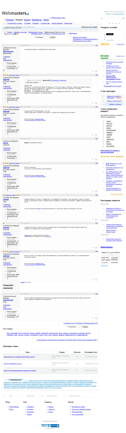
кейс (24, 384)
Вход (11, 409)
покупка (6, 386)
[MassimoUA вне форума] (8, 58)
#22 (97, 75)
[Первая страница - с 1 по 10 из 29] (46, 34)
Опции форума (57, 23)
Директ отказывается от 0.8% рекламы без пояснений (113, 215)
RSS (123, 23)
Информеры (107, 247)
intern (108, 137)
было (20, 333)
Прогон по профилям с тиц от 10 (13, 363)
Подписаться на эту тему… (83, 41)
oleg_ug (109, 123)
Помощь (30, 409)
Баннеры (105, 44)
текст (46, 335)
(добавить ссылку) (120, 56)
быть (20, 382)
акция (81, 380)
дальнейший (54, 382)
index (53, 380)
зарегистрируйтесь (118, 14)
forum (45, 380)
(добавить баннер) (120, 44)
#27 (97, 223)
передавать (73, 333)
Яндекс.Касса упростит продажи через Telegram (114, 239)
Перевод (54, 421)
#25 (97, 163)
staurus (109, 126)
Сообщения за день (14, 23)
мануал (55, 384)
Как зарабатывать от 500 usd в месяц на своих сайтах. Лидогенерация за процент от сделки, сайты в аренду (114, 175)
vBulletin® (46, 421)
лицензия (42, 384)
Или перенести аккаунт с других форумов (110, 151)
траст (50, 335)
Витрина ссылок (105, 57)
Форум (18, 19)
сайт (15, 335)
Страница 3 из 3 (37, 34)
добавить (62, 382)
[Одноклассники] (17, 34)
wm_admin (110, 146)
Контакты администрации (81, 409)
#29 (97, 294)
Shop (46, 19)
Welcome (48, 236)
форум (55, 335)
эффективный (82, 335)
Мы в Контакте (110, 39)
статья (40, 335)
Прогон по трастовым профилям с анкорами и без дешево (20, 370)
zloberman (110, 139)
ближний (15, 382)
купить (28, 384)
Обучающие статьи (35, 32)
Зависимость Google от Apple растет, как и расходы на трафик (115, 210)
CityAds (38, 208)
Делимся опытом (20, 32)
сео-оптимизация (77, 386)
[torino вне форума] (8, 149)
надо (60, 333)
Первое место (28, 235)
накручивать (67, 384)
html (48, 380)
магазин (49, 384)
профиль (10, 335)
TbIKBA (109, 135)
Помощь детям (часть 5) (114, 101)
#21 (97, 45)
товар (28, 387)
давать (46, 382)
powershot (58, 380)
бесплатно (7, 382)
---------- (26, 380)
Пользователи (77, 412)
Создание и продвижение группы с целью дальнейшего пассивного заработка (114, 183)
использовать (17, 384)
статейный (34, 335)
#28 (97, 251)
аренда (86, 380)
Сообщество (45, 23)
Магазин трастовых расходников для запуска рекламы (113, 71)
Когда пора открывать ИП (87, 340)
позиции (82, 333)
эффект (61, 335)
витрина (25, 382)
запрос (76, 382)
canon (40, 380)
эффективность (70, 335)
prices (65, 380)
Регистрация (14, 407)
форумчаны (40, 387)
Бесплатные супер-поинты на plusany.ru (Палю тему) (57, 340)
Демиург (110, 132)
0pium (109, 128)
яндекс (59, 387)
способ (22, 387)
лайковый (35, 384)
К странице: (39, 37)
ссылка (20, 335)
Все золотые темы (117, 194)
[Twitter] (13, 34)
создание (7, 387)
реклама (64, 386)
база (8, 333)
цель (46, 387)
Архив (29, 414)
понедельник (31, 386)
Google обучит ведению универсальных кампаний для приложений (114, 226)
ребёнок (58, 386)
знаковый (44, 333)
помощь (23, 386)
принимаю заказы (39, 119)
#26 (97, 195)
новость (66, 333)
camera (35, 380)
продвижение (49, 386)
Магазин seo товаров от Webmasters (114, 96)
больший (14, 333)
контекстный (53, 333)
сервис (87, 386)
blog (30, 380)
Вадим (109, 144)
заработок (83, 382)
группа (37, 382)
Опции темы (73, 33)
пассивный (87, 384)
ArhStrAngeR (111, 130)
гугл (42, 382)
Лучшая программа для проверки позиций (34, 120)
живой (37, 333)
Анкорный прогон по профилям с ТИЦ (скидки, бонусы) (19, 356)
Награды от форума (115, 104)
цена (50, 387)
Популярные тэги (15, 380)
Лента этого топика (90, 27)
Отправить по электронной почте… (86, 39)
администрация (73, 380)
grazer (109, 121)
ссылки (26, 335)
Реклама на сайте (78, 407)
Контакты (30, 412)
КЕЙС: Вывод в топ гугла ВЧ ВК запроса (114, 164)
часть (54, 387)
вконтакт (32, 382)
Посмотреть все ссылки (112, 86)
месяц (60, 384)
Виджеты (37, 19)
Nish (108, 141)
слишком (93, 386)
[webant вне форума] (8, 234)
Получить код (104, 265)
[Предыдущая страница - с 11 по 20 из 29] (56, 34)
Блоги (27, 19)
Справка (27, 23)
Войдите (108, 14)
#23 (97, 107)
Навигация (68, 23)
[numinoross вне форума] (8, 307)
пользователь (15, 386)
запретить (69, 382)
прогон (88, 333)
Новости (52, 409)
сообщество (15, 387)
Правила (35, 23)
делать (32, 333)
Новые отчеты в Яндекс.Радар (111, 231)
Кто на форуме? (78, 414)
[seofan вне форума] (8, 206)
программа (40, 386)
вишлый (26, 333)
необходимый (78, 384)
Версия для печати (80, 37)
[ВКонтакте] (15, 34)
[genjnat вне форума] (8, 87)
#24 (97, 138)
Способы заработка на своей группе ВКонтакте (113, 189)
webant (22, 282)
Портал (9, 19)
